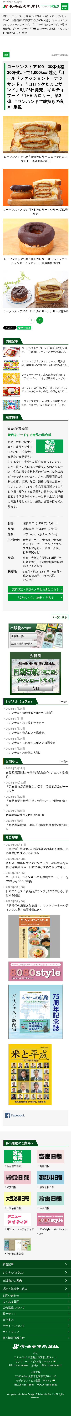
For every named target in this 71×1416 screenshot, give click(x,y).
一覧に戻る (61, 617)
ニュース (17, 16)
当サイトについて (14, 1326)
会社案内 (8, 1320)
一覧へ (64, 701)
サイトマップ (11, 1332)
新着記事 (8, 1264)
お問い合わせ (11, 1295)
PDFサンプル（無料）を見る (36, 597)
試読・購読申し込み (15, 1289)
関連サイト (9, 1314)
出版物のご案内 (12, 1280)
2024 (38, 16)
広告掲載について (14, 1307)
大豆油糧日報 (14, 1208)
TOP (5, 16)
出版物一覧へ (18, 636)
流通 (28, 16)
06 (46, 16)
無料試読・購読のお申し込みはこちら (35, 589)
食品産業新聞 (14, 1166)
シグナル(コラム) (13, 1272)
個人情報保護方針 (14, 1338)
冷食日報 (44, 1208)
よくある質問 (11, 1301)
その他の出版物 (15, 1253)
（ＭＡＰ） (47, 1361)
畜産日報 (44, 1166)
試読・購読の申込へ (22, 643)
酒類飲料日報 (47, 1187)
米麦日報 (11, 1187)
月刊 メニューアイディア (20, 1229)
